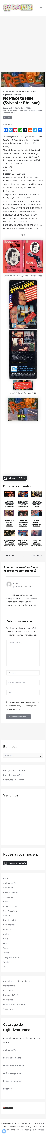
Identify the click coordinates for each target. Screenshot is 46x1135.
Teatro (6, 952)
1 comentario (8, 108)
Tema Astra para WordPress (32, 1130)
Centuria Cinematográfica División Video (23, 275)
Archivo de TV (9, 883)
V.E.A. (23, 235)
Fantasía (7, 929)
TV (4, 966)
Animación (8, 887)
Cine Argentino (10, 911)
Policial (6, 943)
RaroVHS (7, 91)
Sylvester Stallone (35, 110)
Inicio (5, 878)
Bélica (6, 901)
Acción (16, 91)
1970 (15, 108)
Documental (9, 925)
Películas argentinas (12, 1073)
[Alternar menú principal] (41, 8)
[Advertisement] (23, 40)
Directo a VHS (9, 920)
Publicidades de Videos (14, 1004)
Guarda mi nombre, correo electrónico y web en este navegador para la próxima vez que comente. (22, 705)
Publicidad (8, 1000)
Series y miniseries (12, 1081)
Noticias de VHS (10, 995)
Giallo (6, 934)
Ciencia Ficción (10, 906)
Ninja (5, 938)
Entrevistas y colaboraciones (16, 981)
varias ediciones (9, 113)
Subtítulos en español (13, 780)
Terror (6, 948)
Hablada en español (12, 775)
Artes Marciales (10, 892)
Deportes (7, 1088)
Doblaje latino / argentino (15, 770)
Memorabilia (9, 986)
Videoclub (8, 1009)
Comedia (7, 915)
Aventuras (8, 897)
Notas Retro (8, 990)
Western (7, 962)
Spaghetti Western (12, 957)
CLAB (15, 583)
